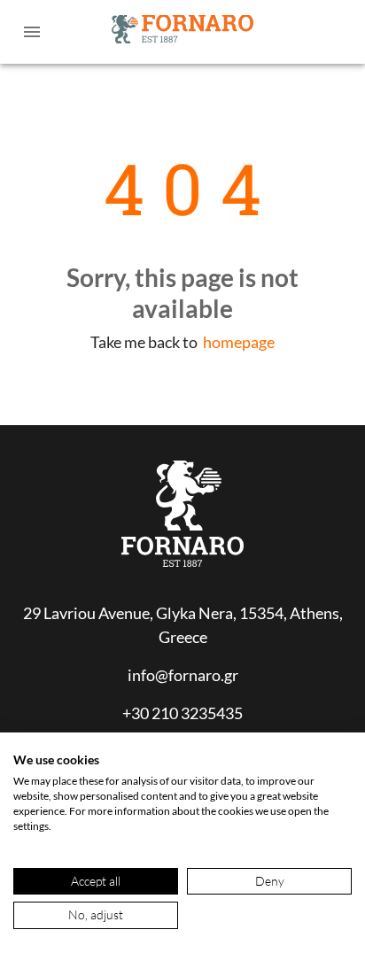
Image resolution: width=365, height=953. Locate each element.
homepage (239, 342)
